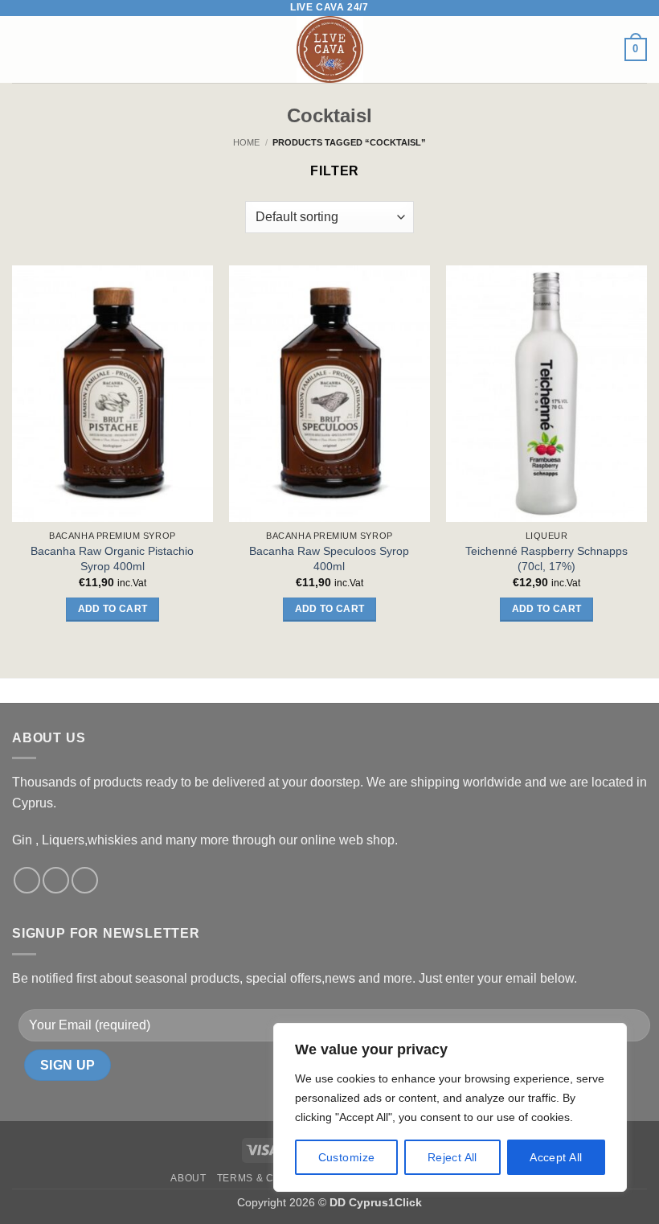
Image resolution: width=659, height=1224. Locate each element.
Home (246, 142)
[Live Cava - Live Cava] (330, 49)
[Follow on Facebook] (27, 880)
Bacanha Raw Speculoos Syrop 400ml (329, 558)
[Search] (49, 49)
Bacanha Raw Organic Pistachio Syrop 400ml (112, 558)
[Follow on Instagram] (56, 880)
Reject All (452, 1157)
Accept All (556, 1157)
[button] (21, 49)
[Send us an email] (85, 880)
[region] (450, 1107)
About (188, 1178)
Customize (346, 1157)
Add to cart (113, 609)
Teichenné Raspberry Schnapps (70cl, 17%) (546, 558)
